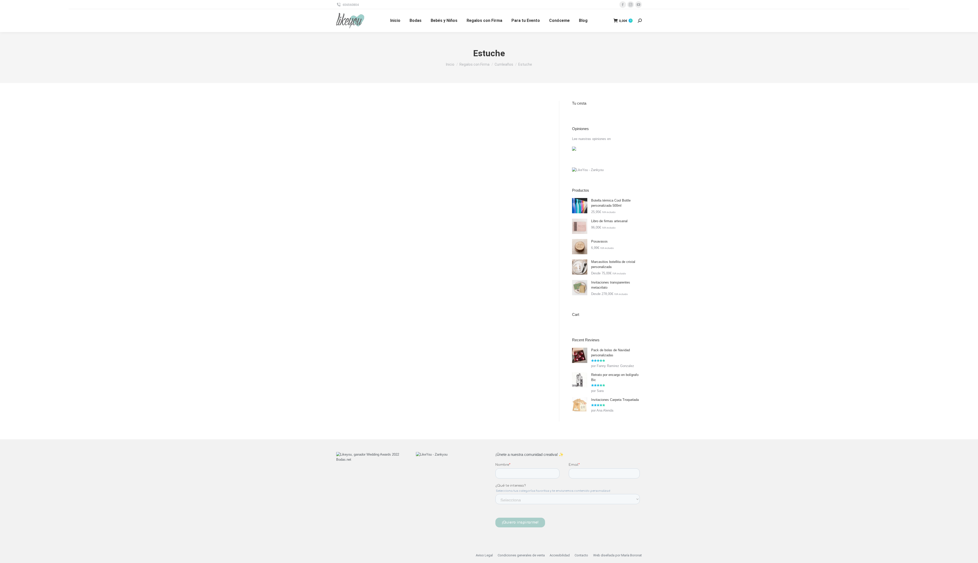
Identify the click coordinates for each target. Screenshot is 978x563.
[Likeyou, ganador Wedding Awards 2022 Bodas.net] (369, 459)
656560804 (351, 5)
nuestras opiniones (592, 139)
